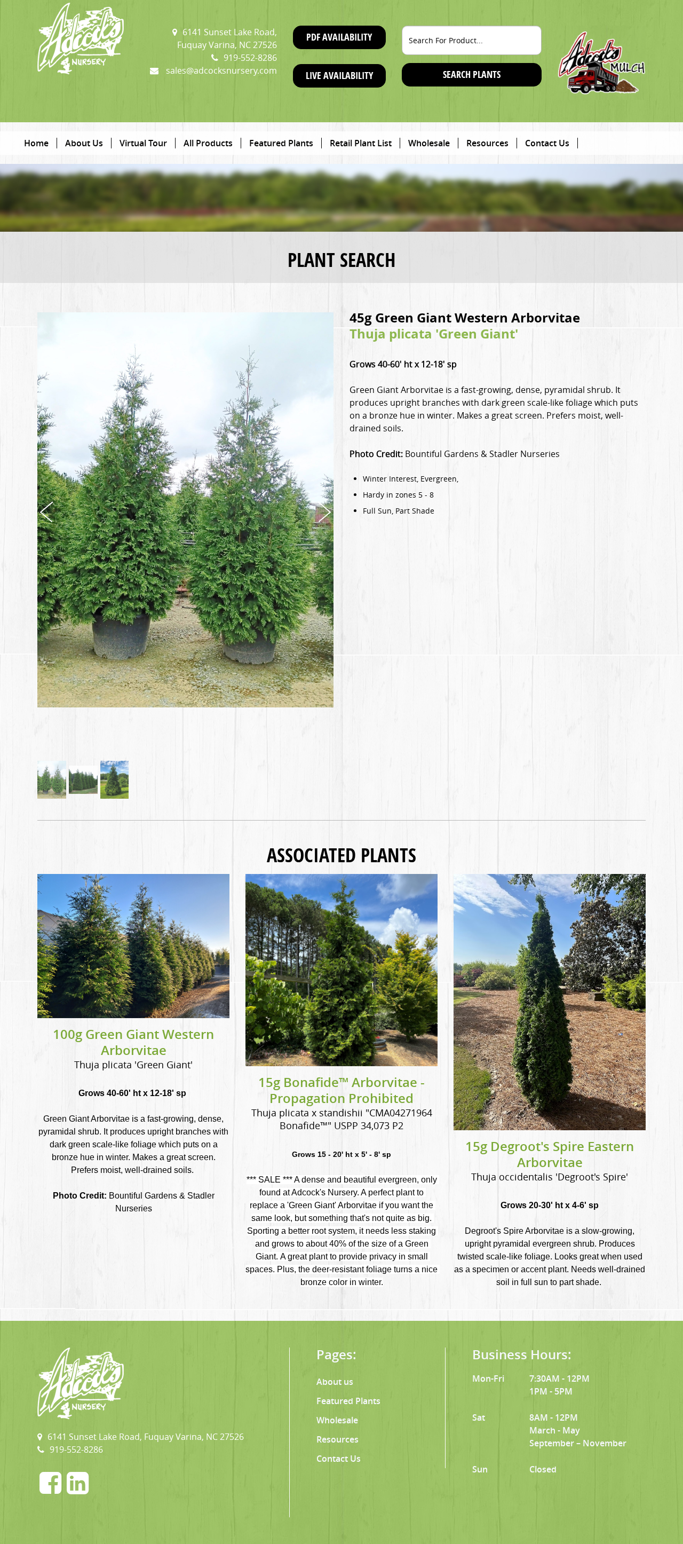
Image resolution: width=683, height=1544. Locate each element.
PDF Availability (339, 37)
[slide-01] (51, 780)
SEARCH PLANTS (472, 74)
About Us (84, 143)
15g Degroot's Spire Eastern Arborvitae (549, 1154)
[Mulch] (602, 62)
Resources (487, 143)
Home (36, 143)
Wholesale (429, 143)
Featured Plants (281, 143)
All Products (208, 143)
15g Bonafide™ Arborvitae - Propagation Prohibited (341, 1090)
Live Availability (339, 75)
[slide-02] (83, 780)
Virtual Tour (143, 143)
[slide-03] (114, 780)
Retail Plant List (361, 143)
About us (334, 1382)
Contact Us (547, 143)
